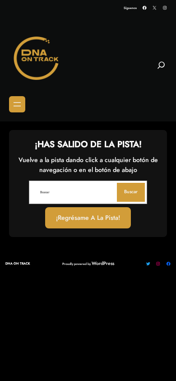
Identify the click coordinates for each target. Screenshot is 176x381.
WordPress (103, 263)
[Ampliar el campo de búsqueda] (161, 68)
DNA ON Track (17, 263)
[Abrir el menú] (17, 104)
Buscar (131, 191)
